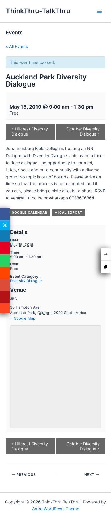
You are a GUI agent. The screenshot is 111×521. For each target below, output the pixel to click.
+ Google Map (22, 318)
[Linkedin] (5, 236)
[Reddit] (5, 273)
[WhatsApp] (5, 260)
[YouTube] (5, 297)
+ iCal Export (68, 212)
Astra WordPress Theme (55, 508)
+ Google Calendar (27, 212)
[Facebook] (5, 214)
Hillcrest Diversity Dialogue (29, 131)
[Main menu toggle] (99, 11)
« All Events (17, 46)
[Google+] (5, 285)
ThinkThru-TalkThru (38, 11)
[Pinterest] (5, 248)
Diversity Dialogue (26, 281)
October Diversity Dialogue (83, 131)
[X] (5, 225)
